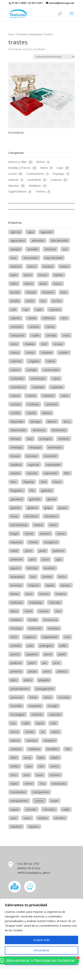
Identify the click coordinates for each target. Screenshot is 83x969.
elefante (63, 439)
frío (32, 490)
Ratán (33, 697)
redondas (55, 714)
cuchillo (15, 413)
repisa (40, 723)
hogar (14, 533)
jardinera (58, 551)
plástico (62, 671)
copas (56, 378)
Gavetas (13, 179)
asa (65, 249)
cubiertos (48, 395)
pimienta (16, 671)
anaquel (15, 249)
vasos (27, 818)
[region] (41, 934)
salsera (15, 740)
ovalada (15, 645)
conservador (51, 370)
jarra (32, 559)
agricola (15, 232)
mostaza (16, 628)
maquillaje (36, 602)
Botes (44, 168)
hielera (38, 525)
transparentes (19, 801)
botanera (48, 292)
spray (27, 757)
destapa (35, 421)
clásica (15, 352)
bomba (15, 292)
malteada (16, 602)
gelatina (32, 508)
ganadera (16, 499)
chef (44, 344)
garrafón (35, 499)
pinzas (32, 671)
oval (67, 637)
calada (32, 318)
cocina (30, 352)
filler (66, 473)
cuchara (15, 404)
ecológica (46, 439)
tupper (15, 809)
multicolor (35, 628)
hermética (31, 516)
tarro (14, 775)
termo (29, 783)
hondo (29, 533)
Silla (67, 749)
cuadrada (38, 387)
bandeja (48, 266)
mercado (54, 602)
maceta (44, 594)
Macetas (14, 185)
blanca (29, 283)
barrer (28, 275)
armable (33, 249)
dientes (52, 421)
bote (64, 292)
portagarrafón (45, 689)
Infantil (33, 542)
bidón (14, 283)
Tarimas (40, 191)
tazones (55, 775)
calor (64, 318)
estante (15, 473)
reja (13, 723)
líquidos (65, 585)
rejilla (26, 723)
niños (14, 637)
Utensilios (49, 809)
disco (67, 421)
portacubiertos (20, 689)
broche (56, 301)
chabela (29, 344)
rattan (47, 697)
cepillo (35, 335)
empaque (35, 447)
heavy (14, 516)
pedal (61, 654)
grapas (62, 508)
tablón (55, 757)
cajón (38, 309)
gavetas (15, 508)
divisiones (39, 430)
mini (58, 611)
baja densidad (53, 258)
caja (25, 309)
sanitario (16, 749)
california (48, 318)
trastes (39, 801)
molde (33, 620)
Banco (32, 266)
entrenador (55, 447)
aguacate (46, 232)
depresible (17, 421)
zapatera (16, 826)
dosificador (59, 430)
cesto (14, 344)
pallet (63, 645)
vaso (14, 818)
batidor (58, 275)
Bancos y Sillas (18, 162)
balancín (16, 266)
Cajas (60, 168)
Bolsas (41, 162)
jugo (58, 559)
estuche (32, 473)
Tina (42, 783)
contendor (17, 378)
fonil (43, 482)
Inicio (11, 34)
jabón (28, 551)
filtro (13, 482)
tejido (14, 783)
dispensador (18, 430)
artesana (50, 249)
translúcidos (18, 792)
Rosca (14, 732)
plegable (44, 680)
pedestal (16, 663)
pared (48, 654)
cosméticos (18, 387)
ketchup (32, 568)
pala (30, 645)
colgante (34, 361)
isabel (14, 551)
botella (15, 301)
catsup (50, 327)
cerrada (51, 335)
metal (28, 611)
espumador (53, 465)
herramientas (19, 525)
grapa (48, 508)
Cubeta (31, 395)
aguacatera (18, 240)
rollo (53, 723)
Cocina (13, 174)
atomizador (31, 258)
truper (54, 801)
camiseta (16, 327)
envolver (32, 456)
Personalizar (41, 950)
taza (26, 775)
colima (50, 361)
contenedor (38, 378)
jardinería (16, 559)
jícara (45, 559)
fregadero (17, 490)
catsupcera (17, 335)
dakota (46, 413)
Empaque (59, 174)
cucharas (33, 404)
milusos (43, 611)
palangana (46, 645)
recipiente (35, 706)
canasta (34, 327)
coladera (46, 352)
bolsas (57, 283)
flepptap (29, 482)
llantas (15, 594)
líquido (50, 585)
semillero (52, 749)
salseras (32, 740)
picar (56, 663)
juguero (15, 568)
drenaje (15, 439)
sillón (14, 757)
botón (30, 301)
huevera (45, 533)
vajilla (65, 809)
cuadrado (57, 387)
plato (14, 680)
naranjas (53, 628)
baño (14, 275)
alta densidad (59, 240)
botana (31, 292)
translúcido (59, 783)
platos (28, 680)
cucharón (51, 404)
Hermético (51, 516)
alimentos (38, 240)
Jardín (42, 551)
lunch (29, 594)
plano (46, 671)
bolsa (43, 283)
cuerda (31, 413)
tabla (41, 757)
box (43, 301)
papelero (31, 654)
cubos (65, 395)
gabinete (46, 490)
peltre (32, 663)
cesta (66, 335)
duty (30, 439)
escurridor (50, 456)
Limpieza (56, 179)
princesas (16, 697)
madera (60, 594)
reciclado (16, 706)
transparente (41, 792)
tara (41, 766)
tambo (15, 766)
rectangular (18, 714)
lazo (33, 577)
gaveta (51, 499)
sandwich (49, 740)
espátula (16, 465)
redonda (37, 714)
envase (15, 456)
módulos (16, 620)
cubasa (15, 395)
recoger (53, 706)
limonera (16, 585)
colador (63, 352)
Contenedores (35, 174)
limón (62, 577)
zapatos (34, 826)
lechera (47, 577)
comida (31, 370)
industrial (16, 542)
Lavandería (34, 179)
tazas (39, 775)
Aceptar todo (41, 940)
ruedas (29, 732)
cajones (15, 318)
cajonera (54, 309)
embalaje (16, 447)
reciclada (63, 697)
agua (31, 232)
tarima (55, 766)
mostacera (50, 620)
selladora (34, 749)
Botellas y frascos (19, 168)
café (13, 309)
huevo (61, 533)
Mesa (14, 611)
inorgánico (51, 542)
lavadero (49, 568)
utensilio (31, 809)
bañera (64, 266)
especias (33, 465)
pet (44, 663)
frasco (57, 482)
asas (13, 258)
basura (43, 275)
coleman (16, 361)
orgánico (30, 637)
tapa (29, 766)
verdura (42, 818)
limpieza (34, 585)
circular (58, 344)
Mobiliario (35, 185)
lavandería (17, 577)
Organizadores (17, 191)
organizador (50, 637)
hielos (53, 525)
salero (55, 732)
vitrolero (59, 818)
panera (15, 654)
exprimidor (50, 473)
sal (42, 732)
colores (15, 370)
